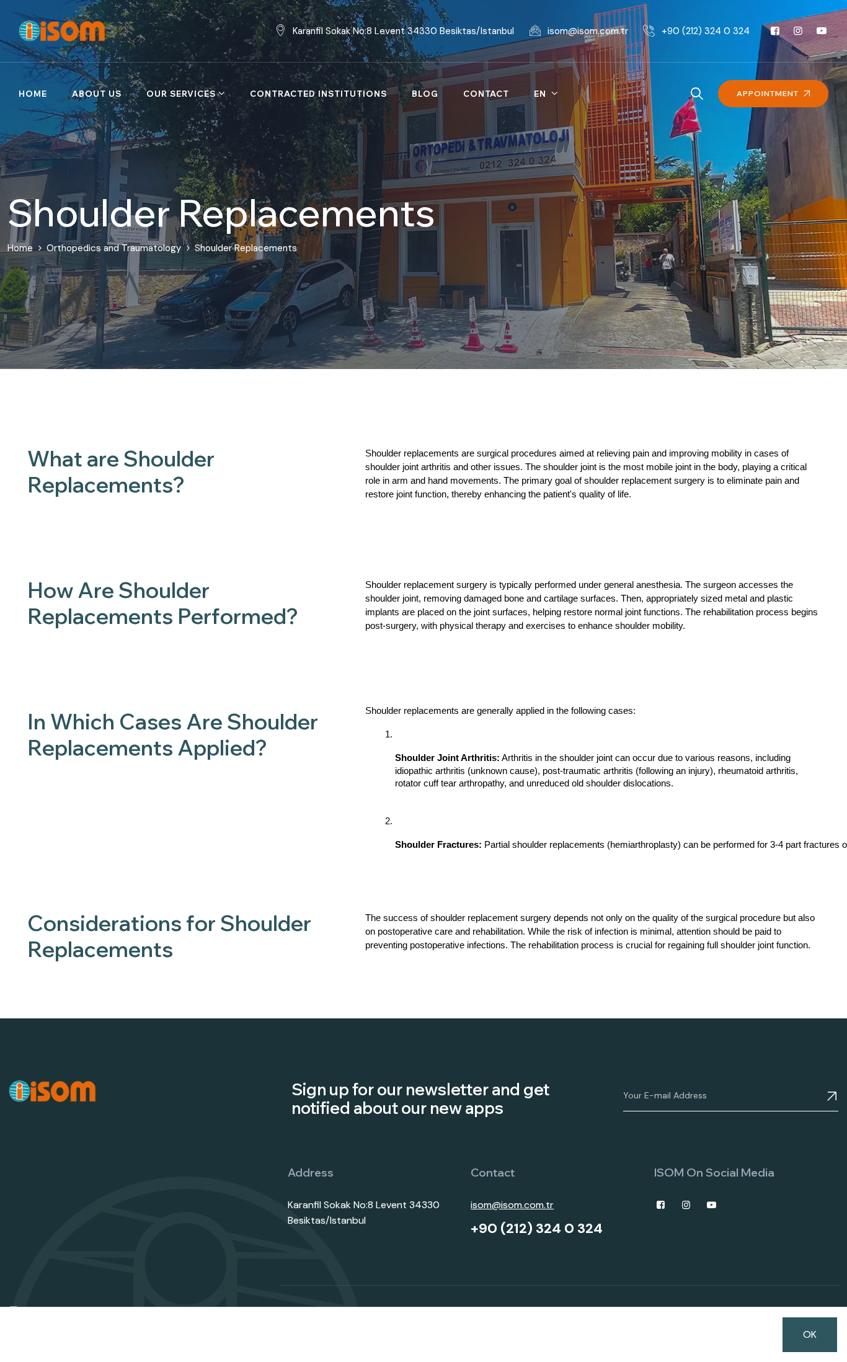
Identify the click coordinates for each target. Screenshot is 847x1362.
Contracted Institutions (318, 94)
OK (810, 1334)
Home (33, 94)
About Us (97, 94)
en (541, 94)
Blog (425, 94)
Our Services (181, 94)
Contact (486, 94)
